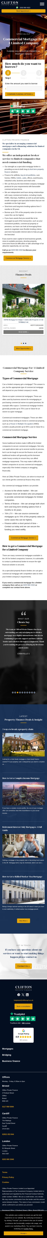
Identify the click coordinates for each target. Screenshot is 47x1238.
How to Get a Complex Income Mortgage (21, 778)
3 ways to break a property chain (17, 729)
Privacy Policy (8, 1177)
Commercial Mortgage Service (17, 258)
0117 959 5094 (8, 1107)
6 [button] (25, 692)
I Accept (23, 1233)
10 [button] (34, 692)
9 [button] (32, 692)
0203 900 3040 (8, 1159)
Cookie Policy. (28, 1229)
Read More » (23, 332)
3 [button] (26, 344)
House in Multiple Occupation (21, 424)
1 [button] (22, 344)
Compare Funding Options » (20, 94)
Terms (4, 1172)
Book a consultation (23, 1006)
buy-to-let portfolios (28, 175)
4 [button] (20, 692)
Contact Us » (23, 966)
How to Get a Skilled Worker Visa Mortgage (22, 876)
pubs (24, 178)
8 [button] (29, 692)
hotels (19, 178)
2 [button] (24, 344)
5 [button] (22, 692)
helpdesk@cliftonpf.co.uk (23, 1000)
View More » (23, 921)
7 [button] (27, 692)
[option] (23, 309)
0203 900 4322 (25, 8)
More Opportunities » (23, 348)
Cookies (5, 1182)
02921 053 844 (8, 1134)
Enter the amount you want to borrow (21, 84)
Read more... (7, 768)
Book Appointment (23, 11)
